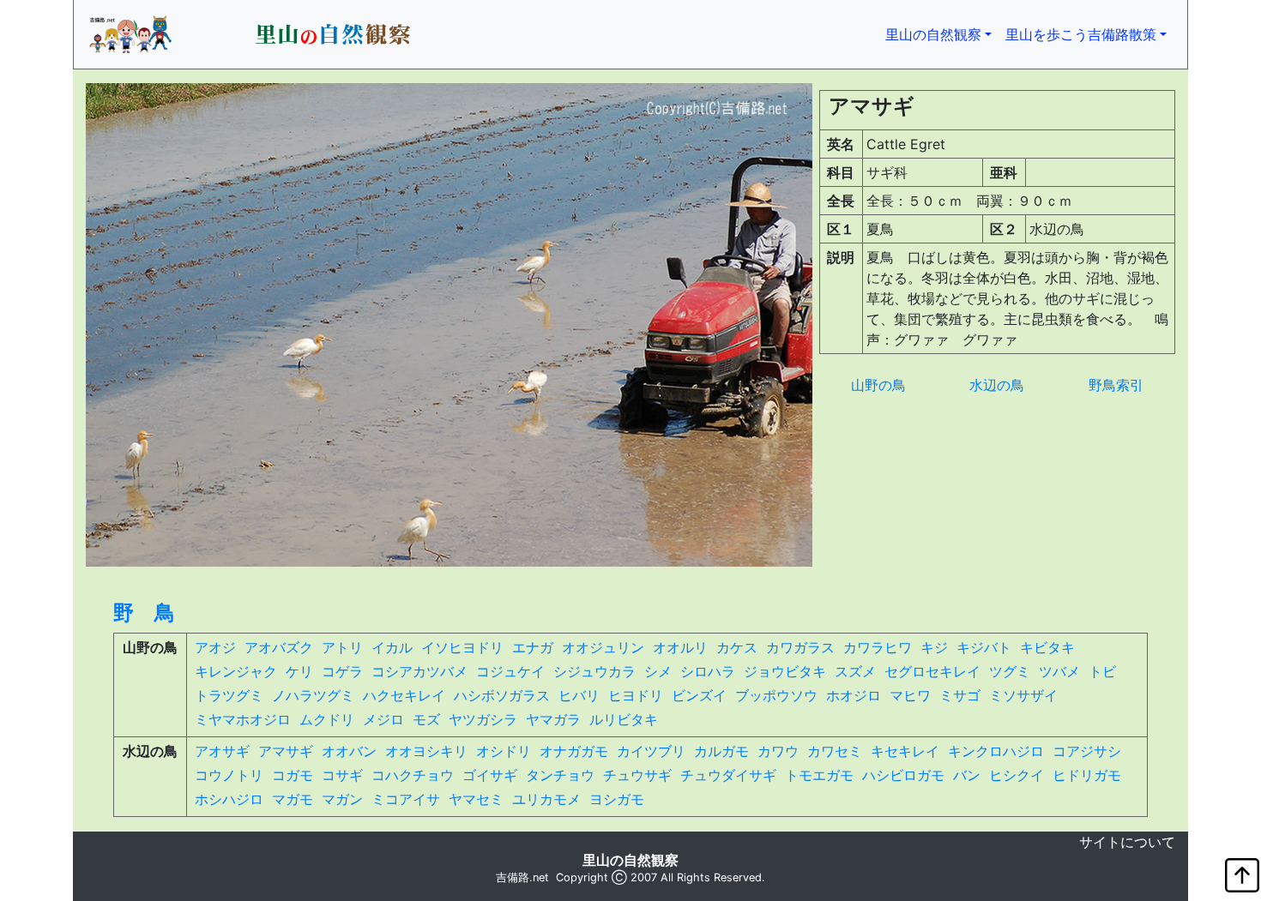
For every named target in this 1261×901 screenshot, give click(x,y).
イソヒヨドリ (462, 647)
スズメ (855, 671)
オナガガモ (574, 751)
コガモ (292, 775)
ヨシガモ (616, 799)
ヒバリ (579, 695)
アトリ (342, 647)
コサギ (342, 775)
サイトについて (1127, 841)
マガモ (292, 799)
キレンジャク (236, 671)
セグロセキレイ (932, 671)
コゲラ (342, 671)
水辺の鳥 (996, 384)
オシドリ (503, 751)
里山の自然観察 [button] (942, 34)
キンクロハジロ (996, 751)
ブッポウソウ (776, 695)
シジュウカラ (594, 671)
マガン (342, 799)
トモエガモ (819, 775)
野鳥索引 (1116, 384)
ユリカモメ (546, 799)
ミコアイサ (405, 799)
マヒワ (910, 695)
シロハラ (707, 671)
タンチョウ (560, 775)
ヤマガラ (553, 719)
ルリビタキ (623, 719)
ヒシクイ (1016, 775)
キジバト (983, 647)
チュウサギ (637, 775)
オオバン (349, 751)
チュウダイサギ (728, 775)
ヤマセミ (476, 799)
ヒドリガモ (1087, 775)
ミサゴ (959, 695)
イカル (392, 647)
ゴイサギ (489, 775)
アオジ (215, 647)
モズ (426, 719)
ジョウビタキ (785, 671)
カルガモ (721, 751)
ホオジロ (853, 695)
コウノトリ (229, 775)
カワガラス (800, 647)
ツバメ (1059, 671)
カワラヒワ (877, 647)
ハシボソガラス (502, 695)
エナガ (532, 647)
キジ (934, 647)
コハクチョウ (412, 775)
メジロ (383, 719)
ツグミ (1009, 671)
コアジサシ (1087, 751)
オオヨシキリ (426, 751)
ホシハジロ (229, 799)
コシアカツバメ (419, 671)
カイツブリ (651, 751)
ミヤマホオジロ (243, 719)
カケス (736, 647)
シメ (658, 671)
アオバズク (278, 647)
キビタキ (1047, 647)
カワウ (778, 751)
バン (966, 775)
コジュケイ (510, 671)
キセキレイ (905, 751)
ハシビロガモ (903, 775)
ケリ (299, 671)
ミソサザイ (1023, 695)
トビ (1102, 671)
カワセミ (834, 751)
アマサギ (285, 751)
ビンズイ (699, 695)
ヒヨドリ (635, 695)
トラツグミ (229, 695)
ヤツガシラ (483, 719)
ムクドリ (326, 719)
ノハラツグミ (313, 695)
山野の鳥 (878, 384)
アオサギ (222, 751)
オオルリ (680, 647)
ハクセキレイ (404, 695)
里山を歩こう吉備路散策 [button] (1080, 34)
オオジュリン (603, 647)
